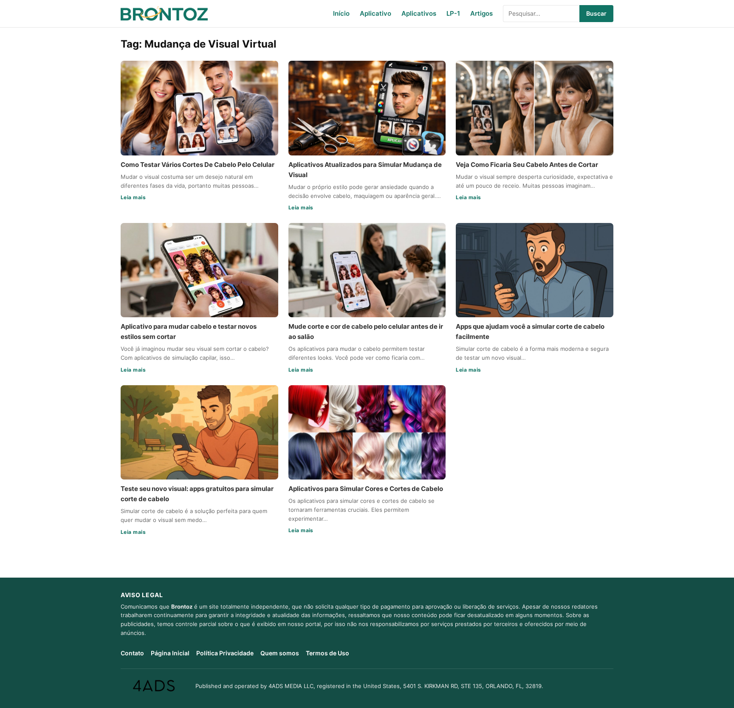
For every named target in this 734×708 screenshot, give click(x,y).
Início (341, 13)
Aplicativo (375, 13)
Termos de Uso (327, 653)
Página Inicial (170, 653)
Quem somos (279, 653)
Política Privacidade (225, 653)
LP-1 (453, 13)
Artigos (481, 13)
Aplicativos (418, 13)
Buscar (596, 13)
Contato (132, 653)
